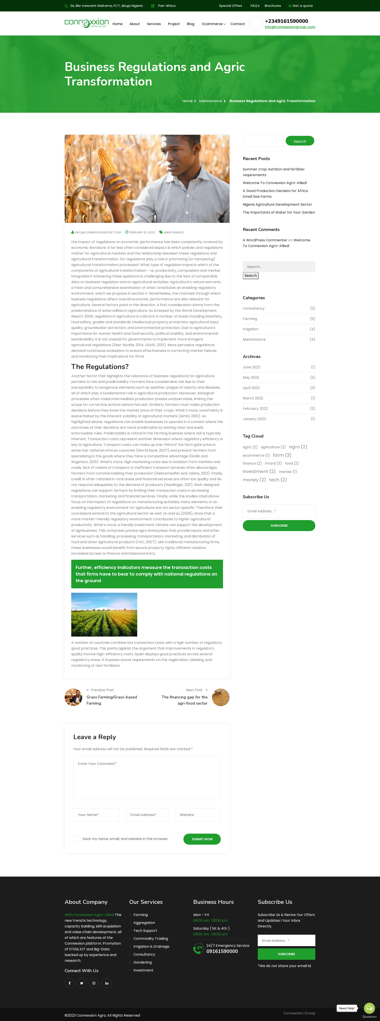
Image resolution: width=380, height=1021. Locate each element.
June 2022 (251, 367)
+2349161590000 (286, 21)
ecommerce (256, 455)
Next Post (194, 689)
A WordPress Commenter (265, 240)
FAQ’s (255, 5)
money (254, 480)
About (135, 24)
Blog (190, 24)
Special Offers (230, 5)
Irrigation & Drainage (151, 946)
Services (154, 24)
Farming (250, 318)
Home (117, 24)
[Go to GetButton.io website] (369, 1016)
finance (252, 463)
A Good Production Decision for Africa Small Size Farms (275, 193)
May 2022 (251, 377)
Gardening (142, 962)
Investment (143, 970)
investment (259, 471)
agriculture (273, 447)
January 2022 (254, 418)
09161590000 (222, 951)
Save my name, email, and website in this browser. (125, 838)
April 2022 (251, 387)
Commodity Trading (150, 938)
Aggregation (144, 922)
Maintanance (210, 100)
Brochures (273, 5)
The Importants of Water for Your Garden (279, 212)
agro (298, 447)
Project (174, 24)
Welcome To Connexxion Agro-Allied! (275, 182)
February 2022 (255, 408)
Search (300, 141)
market (288, 471)
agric (250, 447)
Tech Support (145, 930)
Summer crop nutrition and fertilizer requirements (274, 172)
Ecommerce (212, 24)
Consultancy (254, 308)
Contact (237, 24)
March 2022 (253, 398)
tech (278, 480)
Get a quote (302, 5)
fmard (273, 463)
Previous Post (102, 689)
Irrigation (250, 329)
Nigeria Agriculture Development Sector (277, 204)
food (292, 463)
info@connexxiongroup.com (290, 27)
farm (282, 455)
